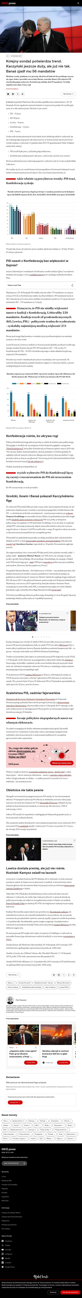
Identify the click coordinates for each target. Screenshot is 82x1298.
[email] (69, 975)
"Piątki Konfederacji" (14, 449)
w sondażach (23, 826)
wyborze (69, 513)
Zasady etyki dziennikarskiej (12, 1217)
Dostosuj (53, 1292)
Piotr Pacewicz (21, 1000)
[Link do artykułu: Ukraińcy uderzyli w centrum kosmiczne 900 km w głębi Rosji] (56, 1034)
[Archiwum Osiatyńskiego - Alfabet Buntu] (41, 1277)
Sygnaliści (5, 1197)
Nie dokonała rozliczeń (59, 912)
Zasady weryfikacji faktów (11, 1213)
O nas (4, 1177)
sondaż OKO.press (61, 925)
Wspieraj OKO (7, 1181)
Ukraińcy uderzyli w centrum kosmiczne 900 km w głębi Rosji (55, 1054)
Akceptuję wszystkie (70, 1292)
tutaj (31, 562)
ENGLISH (5, 1201)
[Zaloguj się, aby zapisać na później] (35, 1047)
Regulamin (5, 1221)
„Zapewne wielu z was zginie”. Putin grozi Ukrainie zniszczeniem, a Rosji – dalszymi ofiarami (23, 1054)
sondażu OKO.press (33, 675)
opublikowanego (37, 275)
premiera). (69, 660)
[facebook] (59, 975)
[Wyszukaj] (78, 3)
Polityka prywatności (9, 1225)
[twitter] (64, 975)
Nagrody (5, 1189)
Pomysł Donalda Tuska (15, 904)
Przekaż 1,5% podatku (9, 1185)
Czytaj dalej (30, 1062)
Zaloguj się (14, 1102)
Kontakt (4, 1193)
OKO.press (63, 645)
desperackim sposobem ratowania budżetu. (43, 541)
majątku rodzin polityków (60, 775)
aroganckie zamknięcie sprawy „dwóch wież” (47, 772)
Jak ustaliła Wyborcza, (49, 803)
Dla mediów (6, 1229)
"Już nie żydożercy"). (35, 462)
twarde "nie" (11, 544)
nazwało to (48, 562)
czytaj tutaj (56, 590)
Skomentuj (67, 94)
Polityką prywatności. (31, 1285)
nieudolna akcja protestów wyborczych (27, 520)
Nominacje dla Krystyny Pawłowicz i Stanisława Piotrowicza (30, 699)
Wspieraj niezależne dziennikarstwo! (15, 1157)
